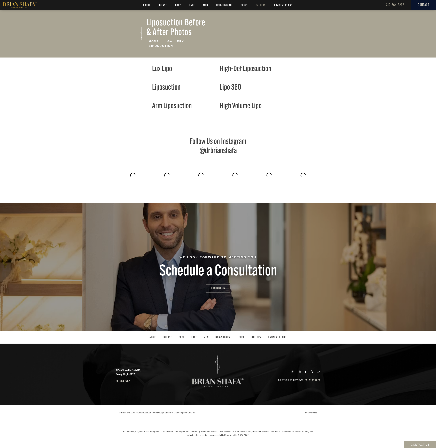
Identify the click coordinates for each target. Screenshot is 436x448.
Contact (423, 5)
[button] (292, 371)
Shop (244, 5)
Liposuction (161, 45)
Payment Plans (283, 5)
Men (205, 5)
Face (192, 5)
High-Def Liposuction (245, 69)
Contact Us (218, 288)
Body (178, 5)
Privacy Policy (310, 413)
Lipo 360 (230, 87)
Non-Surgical (224, 5)
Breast (163, 5)
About (146, 5)
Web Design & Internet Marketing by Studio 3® (173, 413)
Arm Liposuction (172, 106)
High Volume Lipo (241, 106)
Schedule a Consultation (218, 271)
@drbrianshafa (218, 151)
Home (154, 41)
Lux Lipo (162, 69)
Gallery (261, 5)
